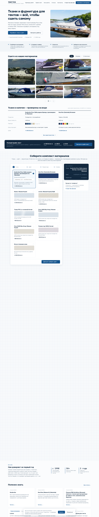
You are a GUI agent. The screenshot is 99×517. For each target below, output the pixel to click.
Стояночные (86, 56)
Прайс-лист (39, 2)
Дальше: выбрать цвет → (50, 261)
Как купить (47, 2)
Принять (61, 512)
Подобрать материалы (83, 2)
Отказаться (70, 512)
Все (72, 56)
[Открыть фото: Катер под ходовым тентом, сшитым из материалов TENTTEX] (70, 23)
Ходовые (78, 56)
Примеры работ (29, 2)
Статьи (54, 2)
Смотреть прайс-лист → (83, 144)
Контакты (60, 2)
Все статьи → (87, 485)
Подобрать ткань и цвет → (18, 32)
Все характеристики (48, 135)
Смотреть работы (35, 32)
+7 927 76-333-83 (69, 2)
